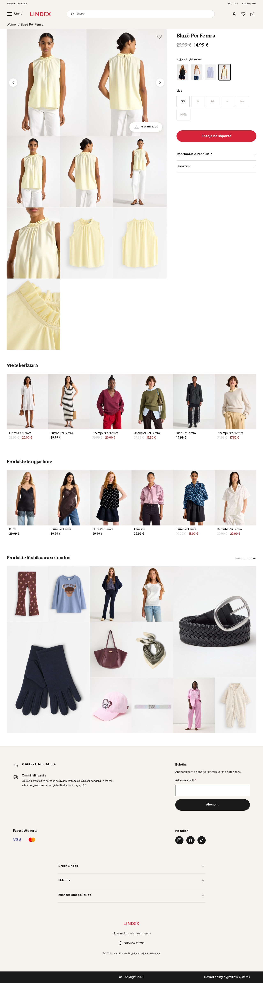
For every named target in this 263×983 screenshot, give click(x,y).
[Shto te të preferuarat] (159, 37)
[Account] (234, 14)
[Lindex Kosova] (40, 14)
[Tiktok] (201, 840)
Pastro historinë (245, 558)
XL (242, 101)
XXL (183, 114)
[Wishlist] (243, 14)
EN (236, 3)
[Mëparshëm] (13, 82)
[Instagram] (179, 840)
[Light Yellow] (224, 72)
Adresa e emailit (185, 780)
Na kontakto (121, 933)
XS (183, 101)
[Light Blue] (210, 72)
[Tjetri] (160, 82)
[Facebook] (190, 840)
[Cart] (252, 14)
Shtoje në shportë (216, 136)
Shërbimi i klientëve (17, 3)
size (179, 90)
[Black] (182, 72)
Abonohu (212, 804)
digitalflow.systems (227, 977)
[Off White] (196, 72)
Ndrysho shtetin (134, 943)
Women (12, 24)
